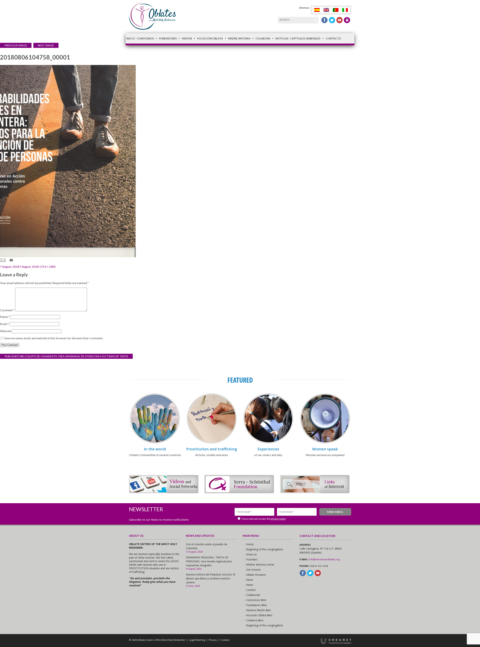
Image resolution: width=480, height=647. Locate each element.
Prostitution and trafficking (211, 449)
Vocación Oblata (210, 38)
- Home (249, 544)
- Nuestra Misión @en (257, 610)
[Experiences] (268, 443)
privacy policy (278, 518)
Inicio (130, 38)
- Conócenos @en (255, 600)
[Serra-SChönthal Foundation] (239, 492)
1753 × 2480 (47, 266)
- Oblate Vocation (255, 574)
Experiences (268, 449)
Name (5, 316)
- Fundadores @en (255, 605)
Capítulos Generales (305, 38)
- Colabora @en (253, 620)
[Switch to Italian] (345, 10)
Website (5, 331)
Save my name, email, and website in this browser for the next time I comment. (53, 338)
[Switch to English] (326, 10)
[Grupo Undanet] (336, 643)
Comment (7, 310)
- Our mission (252, 569)
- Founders (251, 559)
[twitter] (332, 20)
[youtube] (339, 20)
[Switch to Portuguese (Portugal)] (335, 10)
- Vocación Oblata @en (258, 615)
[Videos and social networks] (163, 492)
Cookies (225, 640)
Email (4, 324)
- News (248, 579)
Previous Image (15, 45)
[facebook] (324, 20)
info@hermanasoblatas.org (324, 559)
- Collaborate (252, 595)
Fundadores (168, 38)
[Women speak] (325, 443)
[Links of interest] (315, 492)
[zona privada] (347, 20)
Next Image (46, 45)
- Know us (250, 554)
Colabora (263, 38)
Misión (187, 38)
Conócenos (145, 38)
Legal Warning (197, 640)
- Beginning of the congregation (263, 549)
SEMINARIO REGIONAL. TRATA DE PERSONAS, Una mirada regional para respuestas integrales (209, 561)
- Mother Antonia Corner (259, 564)
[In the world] (155, 443)
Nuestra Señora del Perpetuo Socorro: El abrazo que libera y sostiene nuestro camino (210, 578)
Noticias (282, 38)
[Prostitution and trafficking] (211, 443)
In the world (155, 449)
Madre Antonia (239, 38)
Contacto (333, 38)
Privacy (213, 640)
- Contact (250, 590)
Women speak (325, 449)
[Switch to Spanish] (317, 10)
